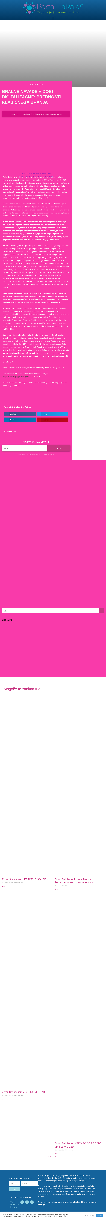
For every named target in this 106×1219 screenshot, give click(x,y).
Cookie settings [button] (89, 1215)
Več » (3, 886)
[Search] (101, 610)
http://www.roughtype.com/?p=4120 (17, 376)
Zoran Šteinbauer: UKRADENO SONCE (24, 879)
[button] (53, 18)
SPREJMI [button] (99, 1215)
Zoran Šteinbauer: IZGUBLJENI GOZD (23, 1092)
